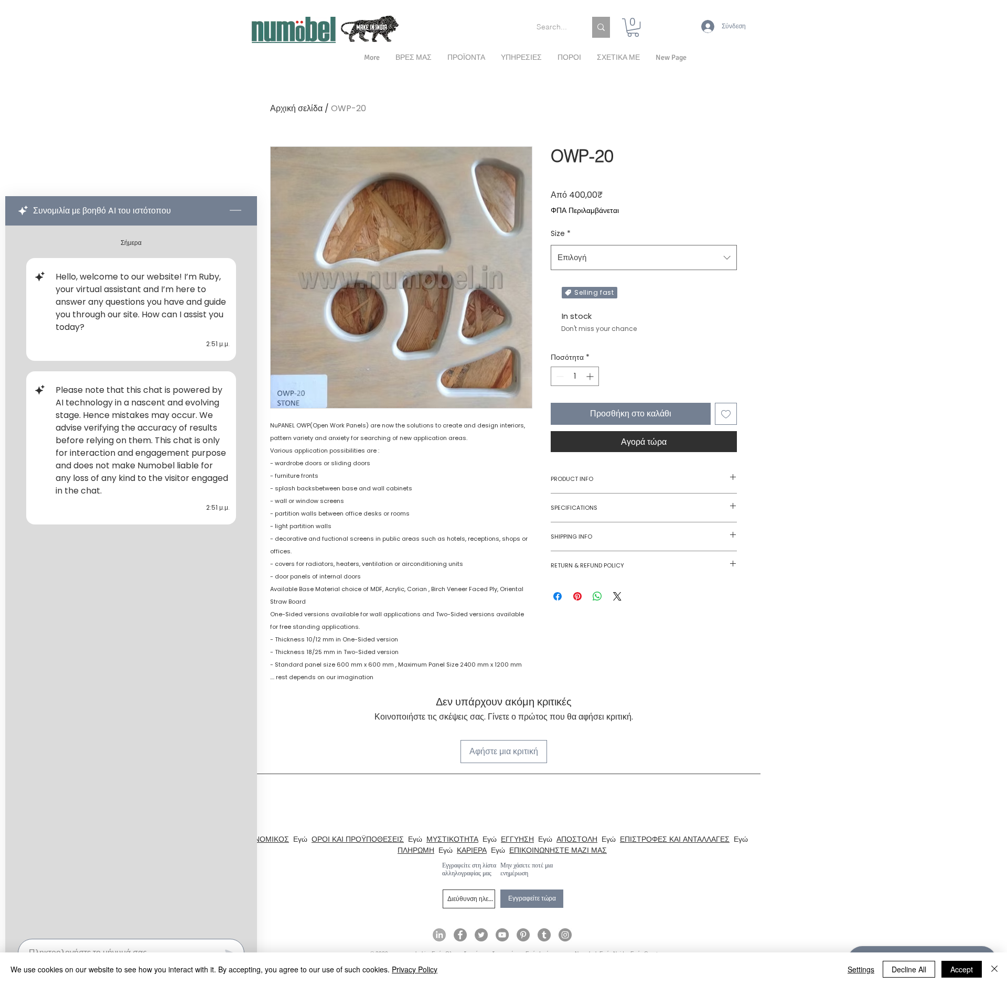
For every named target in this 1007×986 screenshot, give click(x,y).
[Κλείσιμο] (994, 969)
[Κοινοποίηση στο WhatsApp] (597, 596)
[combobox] (644, 257)
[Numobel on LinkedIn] (439, 934)
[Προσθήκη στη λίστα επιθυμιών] (726, 414)
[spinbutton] (574, 376)
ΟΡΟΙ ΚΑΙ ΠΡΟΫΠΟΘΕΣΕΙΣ (358, 839)
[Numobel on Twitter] (481, 934)
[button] (618, 57)
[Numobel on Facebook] (460, 934)
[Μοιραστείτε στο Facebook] (557, 596)
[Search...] (601, 27)
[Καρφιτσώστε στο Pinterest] (577, 596)
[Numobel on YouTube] (502, 934)
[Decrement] (558, 376)
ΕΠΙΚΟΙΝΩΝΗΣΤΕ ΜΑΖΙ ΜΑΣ (558, 850)
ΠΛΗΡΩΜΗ (416, 850)
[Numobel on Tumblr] (544, 934)
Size (561, 233)
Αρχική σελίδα (296, 108)
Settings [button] (861, 969)
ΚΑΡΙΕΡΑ (472, 850)
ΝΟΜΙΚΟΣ (271, 839)
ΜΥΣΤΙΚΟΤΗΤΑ (452, 839)
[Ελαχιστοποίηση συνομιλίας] (235, 210)
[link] (633, 27)
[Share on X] (617, 596)
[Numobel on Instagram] (565, 934)
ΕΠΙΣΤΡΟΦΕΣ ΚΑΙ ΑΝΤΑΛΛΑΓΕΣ (675, 839)
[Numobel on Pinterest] (523, 934)
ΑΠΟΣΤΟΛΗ (576, 839)
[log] (131, 579)
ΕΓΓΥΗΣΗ (517, 839)
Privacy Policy (414, 969)
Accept (961, 969)
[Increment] (590, 376)
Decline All (909, 969)
